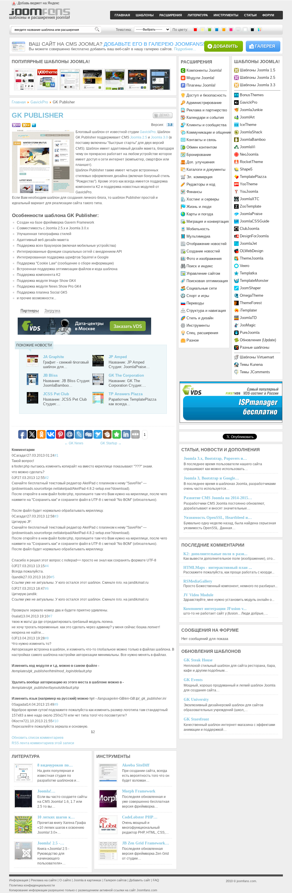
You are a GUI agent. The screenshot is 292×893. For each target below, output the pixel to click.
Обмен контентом (201, 147)
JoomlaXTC (249, 199)
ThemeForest (251, 303)
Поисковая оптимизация (207, 281)
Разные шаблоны (254, 347)
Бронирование (198, 154)
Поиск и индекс (199, 266)
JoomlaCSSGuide (254, 221)
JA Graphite (53, 357)
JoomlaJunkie (251, 110)
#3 (56, 516)
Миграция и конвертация (207, 221)
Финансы (194, 192)
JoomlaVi (247, 147)
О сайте (65, 880)
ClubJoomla (249, 228)
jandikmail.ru (138, 583)
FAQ (156, 880)
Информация (18, 880)
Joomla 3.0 (159, 137)
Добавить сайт (139, 880)
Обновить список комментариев (37, 738)
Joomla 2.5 (138, 137)
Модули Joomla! (200, 78)
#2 (47, 478)
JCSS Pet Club (56, 394)
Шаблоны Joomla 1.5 (257, 70)
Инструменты (198, 325)
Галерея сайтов (115, 880)
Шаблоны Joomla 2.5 (257, 77)
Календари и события (205, 117)
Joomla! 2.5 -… (50, 843)
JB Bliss (50, 375)
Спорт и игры (197, 296)
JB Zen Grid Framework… (145, 843)
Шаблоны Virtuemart (257, 357)
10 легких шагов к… (56, 817)
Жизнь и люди (198, 206)
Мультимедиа (198, 236)
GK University (196, 699)
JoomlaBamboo (252, 139)
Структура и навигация (206, 310)
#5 (52, 577)
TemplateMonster (254, 280)
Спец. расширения (202, 333)
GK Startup (110, 443)
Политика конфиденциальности (32, 885)
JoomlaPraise (251, 214)
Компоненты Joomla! (204, 70)
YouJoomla (249, 191)
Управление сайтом (203, 273)
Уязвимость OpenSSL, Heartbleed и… (218, 517)
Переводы (195, 303)
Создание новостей (203, 251)
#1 (56, 455)
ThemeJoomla (251, 258)
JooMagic (248, 325)
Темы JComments (255, 372)
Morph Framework (138, 791)
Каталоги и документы (205, 169)
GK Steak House (198, 660)
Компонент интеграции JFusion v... (215, 609)
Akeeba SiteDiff (135, 765)
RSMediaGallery (197, 581)
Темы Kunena (251, 364)
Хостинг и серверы (202, 199)
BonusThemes (252, 95)
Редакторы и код (200, 184)
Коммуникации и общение (208, 132)
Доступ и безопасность (206, 95)
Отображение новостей (206, 244)
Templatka (248, 273)
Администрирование (204, 103)
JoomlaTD (248, 318)
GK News (73, 443)
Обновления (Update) (258, 340)
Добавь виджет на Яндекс (38, 3)
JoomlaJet (248, 243)
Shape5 (246, 169)
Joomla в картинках (88, 880)
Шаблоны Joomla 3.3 (257, 85)
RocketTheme (251, 162)
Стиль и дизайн (199, 318)
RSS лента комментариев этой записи (43, 743)
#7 (50, 616)
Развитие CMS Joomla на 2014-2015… (218, 498)
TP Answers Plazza (126, 394)
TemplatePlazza (253, 176)
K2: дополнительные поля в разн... (215, 554)
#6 (47, 589)
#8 (47, 638)
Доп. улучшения (200, 162)
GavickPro (39, 102)
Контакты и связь (201, 140)
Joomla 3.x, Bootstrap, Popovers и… (215, 458)
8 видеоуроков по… (55, 765)
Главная (19, 102)
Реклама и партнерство (206, 110)
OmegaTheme (251, 295)
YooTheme (248, 184)
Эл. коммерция (199, 177)
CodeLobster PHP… (139, 817)
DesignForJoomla (254, 236)
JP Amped (118, 357)
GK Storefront (196, 719)
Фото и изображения (204, 258)
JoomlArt (247, 117)
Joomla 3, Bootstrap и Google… (211, 478)
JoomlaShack (251, 132)
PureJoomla (249, 332)
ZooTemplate (250, 206)
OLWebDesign (251, 251)
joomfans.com (246, 881)
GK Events (193, 680)
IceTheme (248, 125)
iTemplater (248, 310)
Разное (192, 340)
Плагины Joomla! (201, 85)
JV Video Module (198, 595)
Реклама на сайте (44, 880)
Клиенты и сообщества (206, 125)
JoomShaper (250, 288)
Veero (244, 266)
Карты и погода (199, 214)
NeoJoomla (249, 154)
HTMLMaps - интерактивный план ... (217, 567)
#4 (47, 566)
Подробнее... (185, 49)
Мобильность (198, 229)
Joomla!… (46, 791)
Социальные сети (201, 288)
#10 (55, 721)
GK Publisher (37, 115)
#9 (56, 705)
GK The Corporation (126, 375)
